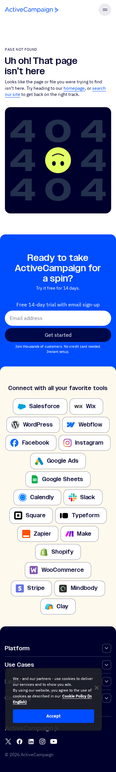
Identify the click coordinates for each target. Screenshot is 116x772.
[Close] (97, 688)
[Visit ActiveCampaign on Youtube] (53, 741)
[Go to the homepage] (31, 10)
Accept (53, 716)
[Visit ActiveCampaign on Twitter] (8, 741)
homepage (74, 88)
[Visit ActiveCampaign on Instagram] (42, 741)
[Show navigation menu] (105, 10)
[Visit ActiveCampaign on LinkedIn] (31, 741)
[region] (53, 699)
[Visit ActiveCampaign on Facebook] (19, 741)
